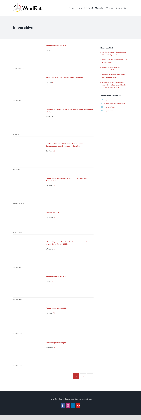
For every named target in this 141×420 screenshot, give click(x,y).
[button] (125, 8)
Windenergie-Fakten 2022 (28, 285)
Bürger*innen (108, 111)
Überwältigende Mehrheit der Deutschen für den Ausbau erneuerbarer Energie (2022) (28, 252)
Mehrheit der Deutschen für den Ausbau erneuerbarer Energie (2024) (28, 120)
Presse (61, 399)
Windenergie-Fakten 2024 (28, 55)
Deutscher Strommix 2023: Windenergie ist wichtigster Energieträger (28, 189)
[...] (52, 50)
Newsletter (54, 399)
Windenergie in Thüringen (28, 352)
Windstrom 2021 (28, 220)
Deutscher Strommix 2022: (28, 318)
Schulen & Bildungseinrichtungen (115, 103)
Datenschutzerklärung (83, 399)
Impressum (69, 399)
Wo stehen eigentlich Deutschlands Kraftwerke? (28, 86)
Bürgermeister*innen (111, 100)
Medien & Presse (109, 107)
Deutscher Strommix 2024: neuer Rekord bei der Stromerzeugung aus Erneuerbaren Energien (28, 154)
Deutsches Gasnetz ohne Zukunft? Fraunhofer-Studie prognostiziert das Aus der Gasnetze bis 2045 (114, 85)
